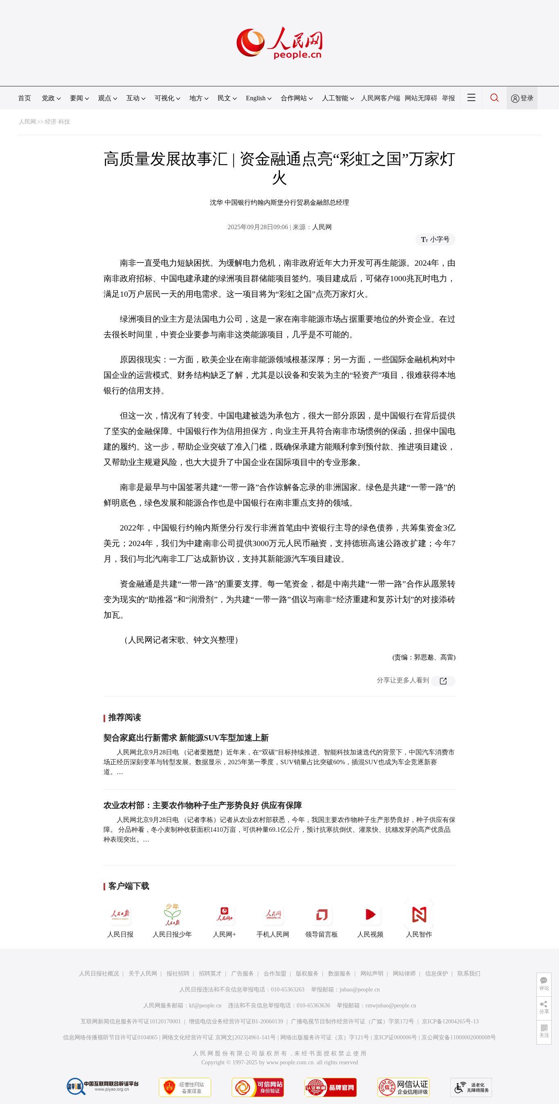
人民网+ (224, 934)
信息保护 (436, 974)
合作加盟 (275, 974)
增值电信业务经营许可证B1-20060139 (236, 1021)
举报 (448, 98)
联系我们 (469, 974)
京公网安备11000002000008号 (459, 1037)
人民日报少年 (172, 934)
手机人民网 (273, 934)
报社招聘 (178, 974)
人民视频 (370, 934)
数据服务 (339, 974)
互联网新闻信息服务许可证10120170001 (131, 1021)
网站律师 (404, 974)
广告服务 (242, 974)
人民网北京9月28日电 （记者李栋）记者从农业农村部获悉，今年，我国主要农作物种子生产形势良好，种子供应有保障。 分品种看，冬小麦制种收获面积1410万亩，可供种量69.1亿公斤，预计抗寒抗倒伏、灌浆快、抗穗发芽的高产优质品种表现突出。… (279, 829)
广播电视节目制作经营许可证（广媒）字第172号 (352, 1021)
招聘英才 (210, 974)
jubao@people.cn (360, 990)
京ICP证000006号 (395, 1037)
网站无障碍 (421, 98)
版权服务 (307, 974)
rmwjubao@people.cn (390, 1005)
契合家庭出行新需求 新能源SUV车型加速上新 (186, 737)
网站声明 (372, 974)
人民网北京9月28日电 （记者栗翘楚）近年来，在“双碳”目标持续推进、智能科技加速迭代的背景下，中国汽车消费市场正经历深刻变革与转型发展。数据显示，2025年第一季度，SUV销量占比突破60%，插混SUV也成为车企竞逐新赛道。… (279, 762)
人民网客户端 (380, 98)
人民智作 (419, 934)
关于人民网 (142, 974)
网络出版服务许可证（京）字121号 (324, 1037)
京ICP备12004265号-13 (450, 1021)
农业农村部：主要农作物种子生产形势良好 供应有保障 (203, 805)
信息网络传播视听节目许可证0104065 (110, 1037)
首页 (24, 98)
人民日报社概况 (99, 974)
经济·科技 (57, 122)
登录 (527, 98)
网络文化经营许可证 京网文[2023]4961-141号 (219, 1037)
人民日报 (120, 934)
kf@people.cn (205, 1005)
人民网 (27, 122)
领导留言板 (321, 934)
